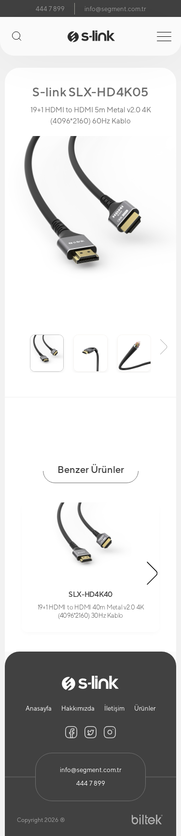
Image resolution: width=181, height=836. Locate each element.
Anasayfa (39, 708)
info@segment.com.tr (115, 9)
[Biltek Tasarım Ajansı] (147, 819)
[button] (17, 346)
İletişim (114, 708)
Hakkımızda (78, 708)
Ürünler (144, 708)
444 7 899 (50, 9)
